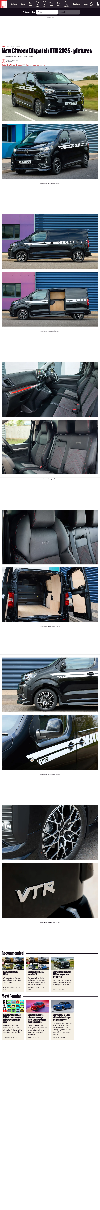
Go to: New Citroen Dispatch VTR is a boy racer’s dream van (24, 65)
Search (91, 5)
